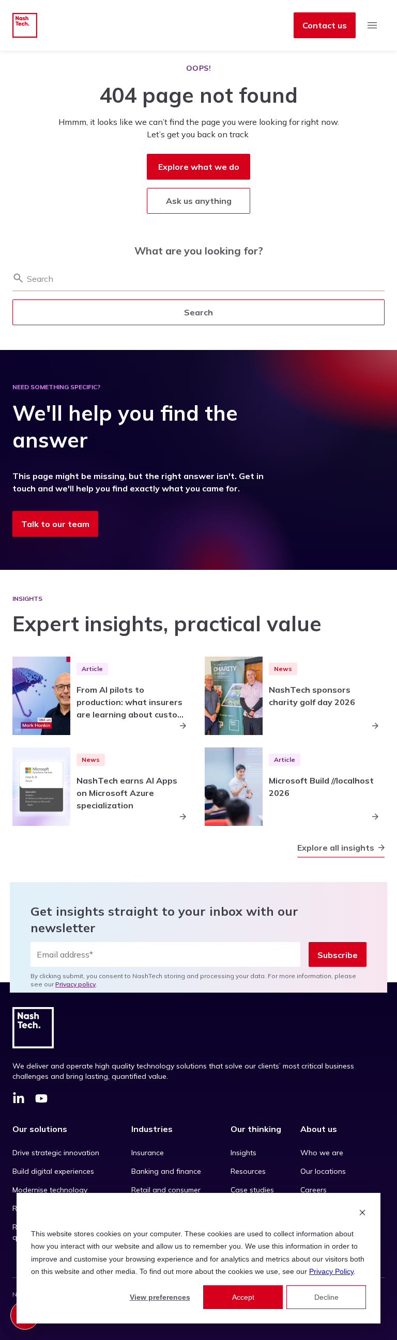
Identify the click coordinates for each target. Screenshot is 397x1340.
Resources (248, 1171)
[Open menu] (372, 25)
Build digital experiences (53, 1171)
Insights (243, 1152)
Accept (243, 1297)
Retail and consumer (166, 1189)
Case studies (252, 1189)
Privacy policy (75, 984)
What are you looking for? (198, 250)
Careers (313, 1189)
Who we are (321, 1152)
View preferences (160, 1297)
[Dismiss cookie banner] (362, 1213)
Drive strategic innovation (55, 1152)
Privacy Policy (331, 1271)
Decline (326, 1297)
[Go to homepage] (24, 25)
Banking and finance (166, 1171)
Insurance (147, 1152)
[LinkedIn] (18, 1100)
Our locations (323, 1171)
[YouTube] (41, 1100)
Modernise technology (49, 1189)
